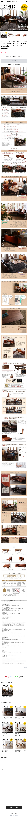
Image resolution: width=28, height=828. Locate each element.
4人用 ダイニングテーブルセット (7, 793)
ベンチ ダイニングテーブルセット (7, 781)
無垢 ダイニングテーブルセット (7, 773)
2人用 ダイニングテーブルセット (7, 789)
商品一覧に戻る (14, 807)
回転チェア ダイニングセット (7, 785)
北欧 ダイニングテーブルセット (7, 777)
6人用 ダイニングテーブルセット (7, 797)
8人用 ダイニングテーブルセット (7, 801)
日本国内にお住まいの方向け (14, 64)
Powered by (12, 815)
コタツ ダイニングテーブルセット (7, 761)
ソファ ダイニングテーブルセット (7, 765)
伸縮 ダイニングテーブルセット (7, 769)
